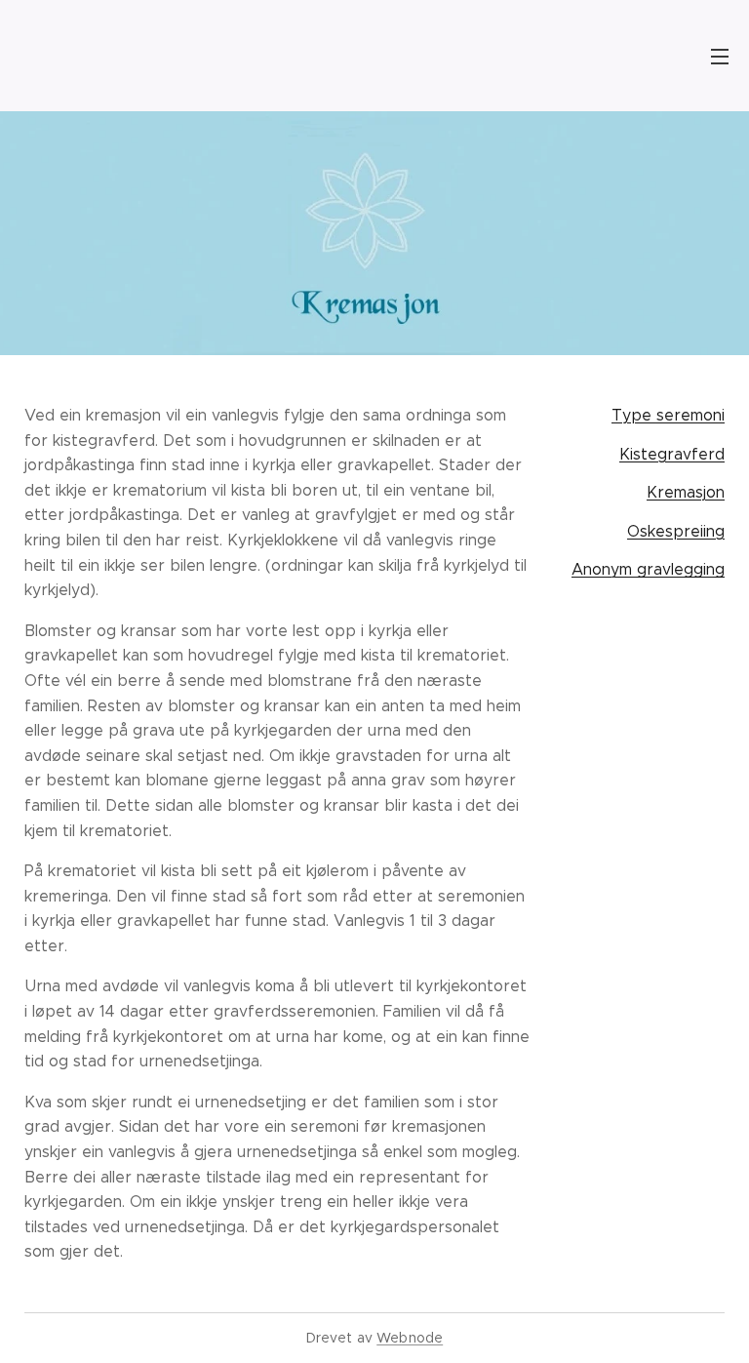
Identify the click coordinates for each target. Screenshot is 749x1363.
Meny (719, 55)
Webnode (409, 1337)
